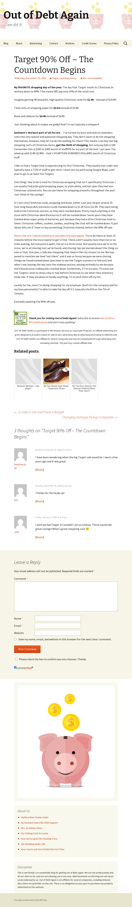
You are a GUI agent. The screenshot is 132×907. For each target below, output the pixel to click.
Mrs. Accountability (92, 78)
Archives (70, 43)
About (19, 43)
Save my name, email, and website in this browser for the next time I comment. (65, 639)
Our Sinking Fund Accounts (34, 833)
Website (19, 633)
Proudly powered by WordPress (30, 900)
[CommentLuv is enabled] (24, 667)
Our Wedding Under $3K (33, 844)
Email (18, 625)
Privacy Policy (111, 43)
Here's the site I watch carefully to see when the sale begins (49, 235)
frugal (55, 78)
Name (18, 618)
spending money (67, 78)
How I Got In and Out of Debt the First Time (42, 849)
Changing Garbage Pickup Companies (90, 417)
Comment (21, 578)
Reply (39, 469)
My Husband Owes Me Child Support (39, 822)
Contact (53, 43)
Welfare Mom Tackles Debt (34, 817)
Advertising (36, 43)
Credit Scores (89, 43)
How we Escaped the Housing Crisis (39, 838)
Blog (5, 43)
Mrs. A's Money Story (31, 828)
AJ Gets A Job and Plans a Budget (39, 412)
